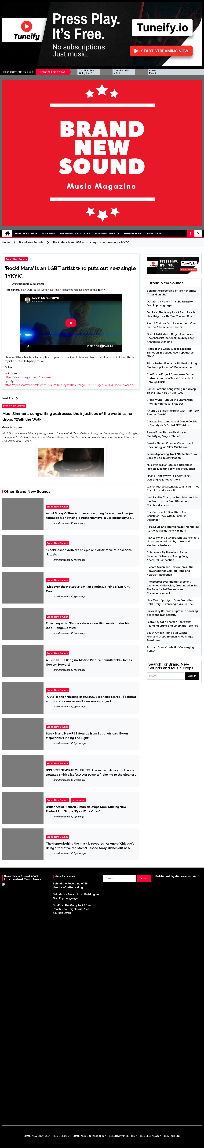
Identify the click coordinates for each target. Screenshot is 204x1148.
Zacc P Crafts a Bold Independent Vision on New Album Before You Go (100, 72)
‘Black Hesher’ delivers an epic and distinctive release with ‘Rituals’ (89, 552)
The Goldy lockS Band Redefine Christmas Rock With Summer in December (167, 516)
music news (78, 800)
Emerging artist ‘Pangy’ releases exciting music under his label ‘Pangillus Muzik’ (87, 626)
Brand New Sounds (26, 233)
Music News (48, 233)
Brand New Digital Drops (75, 233)
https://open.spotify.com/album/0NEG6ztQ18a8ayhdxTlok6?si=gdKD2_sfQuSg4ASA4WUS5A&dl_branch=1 (69, 385)
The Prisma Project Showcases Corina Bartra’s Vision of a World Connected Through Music (170, 378)
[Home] (7, 233)
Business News (132, 233)
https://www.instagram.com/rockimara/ (29, 377)
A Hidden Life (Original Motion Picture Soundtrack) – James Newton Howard (89, 662)
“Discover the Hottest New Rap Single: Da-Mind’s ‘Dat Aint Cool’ (88, 589)
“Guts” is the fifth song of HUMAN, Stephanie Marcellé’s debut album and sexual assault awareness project (91, 699)
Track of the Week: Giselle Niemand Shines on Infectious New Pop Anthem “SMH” (170, 352)
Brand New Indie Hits (107, 233)
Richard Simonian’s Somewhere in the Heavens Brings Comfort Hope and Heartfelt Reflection (170, 571)
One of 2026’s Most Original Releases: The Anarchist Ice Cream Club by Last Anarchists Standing (135, 72)
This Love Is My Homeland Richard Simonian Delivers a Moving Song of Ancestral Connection (169, 556)
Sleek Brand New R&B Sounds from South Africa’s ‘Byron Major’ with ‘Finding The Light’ (87, 736)
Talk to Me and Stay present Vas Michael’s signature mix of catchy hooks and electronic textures (173, 541)
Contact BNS (153, 233)
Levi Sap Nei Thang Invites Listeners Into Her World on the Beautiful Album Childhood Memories (172, 501)
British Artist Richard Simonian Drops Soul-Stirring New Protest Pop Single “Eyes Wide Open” (86, 809)
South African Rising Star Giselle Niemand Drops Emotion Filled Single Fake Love (170, 636)
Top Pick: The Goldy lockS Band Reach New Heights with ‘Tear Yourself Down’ (72, 909)
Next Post (8, 398)
